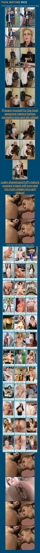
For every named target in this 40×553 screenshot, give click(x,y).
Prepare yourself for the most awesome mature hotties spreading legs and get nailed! (20, 113)
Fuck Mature (14, 2)
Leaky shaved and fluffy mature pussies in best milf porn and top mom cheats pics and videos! (20, 187)
